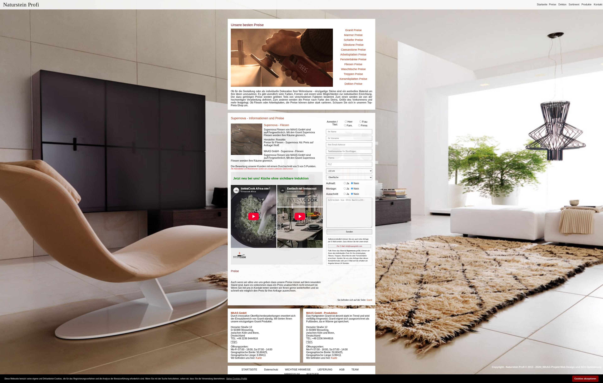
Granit (369, 300)
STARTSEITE (249, 369)
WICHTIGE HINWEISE (298, 369)
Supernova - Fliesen (276, 125)
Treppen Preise (353, 74)
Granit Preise (353, 30)
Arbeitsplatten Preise (353, 54)
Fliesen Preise (353, 64)
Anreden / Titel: (332, 123)
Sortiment (574, 4)
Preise (552, 4)
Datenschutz (271, 369)
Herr (349, 121)
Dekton (562, 4)
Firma (363, 125)
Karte (259, 358)
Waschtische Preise (353, 69)
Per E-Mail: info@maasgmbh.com (349, 246)
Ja (347, 183)
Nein (356, 183)
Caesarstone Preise (353, 49)
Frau (364, 121)
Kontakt (598, 4)
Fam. (349, 125)
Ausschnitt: (332, 194)
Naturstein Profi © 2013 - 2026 (523, 367)
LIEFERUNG (325, 369)
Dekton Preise (353, 83)
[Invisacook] (239, 261)
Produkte (586, 4)
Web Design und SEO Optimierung (580, 367)
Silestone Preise (353, 44)
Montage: (331, 188)
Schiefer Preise (353, 39)
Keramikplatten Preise (353, 78)
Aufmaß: (331, 183)
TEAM (355, 369)
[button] (236, 378)
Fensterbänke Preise (353, 59)
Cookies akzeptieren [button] (585, 378)
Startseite (542, 4)
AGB (342, 369)
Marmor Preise (353, 35)
